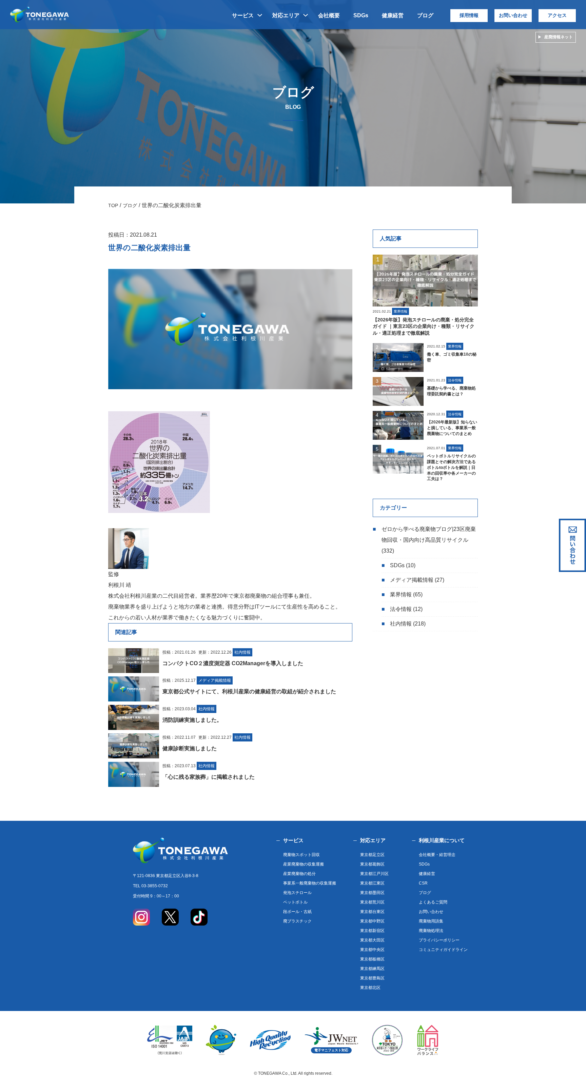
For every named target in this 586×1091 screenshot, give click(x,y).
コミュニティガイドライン (443, 949)
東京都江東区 (372, 883)
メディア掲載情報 (411, 580)
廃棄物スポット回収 (301, 854)
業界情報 (401, 594)
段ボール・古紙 (297, 911)
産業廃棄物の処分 (299, 873)
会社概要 (329, 15)
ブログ (425, 15)
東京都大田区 (372, 940)
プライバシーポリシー (439, 940)
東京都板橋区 (372, 959)
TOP (113, 205)
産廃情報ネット (558, 37)
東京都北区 (370, 987)
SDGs (360, 15)
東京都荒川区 (372, 902)
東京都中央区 (372, 949)
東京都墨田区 (372, 892)
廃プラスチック (297, 921)
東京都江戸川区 (374, 873)
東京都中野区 (372, 921)
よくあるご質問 (433, 902)
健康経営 (393, 15)
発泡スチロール (297, 892)
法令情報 (401, 609)
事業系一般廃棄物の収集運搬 (309, 883)
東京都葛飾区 (372, 864)
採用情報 (469, 15)
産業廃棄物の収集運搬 (303, 864)
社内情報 (401, 624)
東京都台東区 (372, 911)
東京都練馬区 (372, 968)
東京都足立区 (372, 854)
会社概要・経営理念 (437, 854)
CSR (423, 883)
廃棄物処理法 (431, 930)
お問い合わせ (513, 15)
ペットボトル (295, 902)
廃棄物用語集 (431, 921)
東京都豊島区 (372, 978)
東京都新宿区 (372, 930)
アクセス (557, 15)
